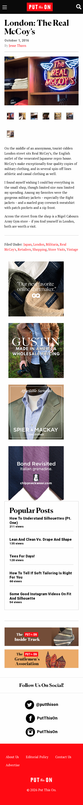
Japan (27, 244)
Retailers (24, 249)
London (38, 244)
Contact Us (63, 757)
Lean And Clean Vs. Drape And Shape (41, 539)
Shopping (40, 249)
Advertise (13, 765)
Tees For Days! (22, 556)
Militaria (52, 244)
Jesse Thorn (17, 46)
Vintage (72, 249)
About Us (12, 757)
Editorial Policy (37, 757)
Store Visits (56, 249)
